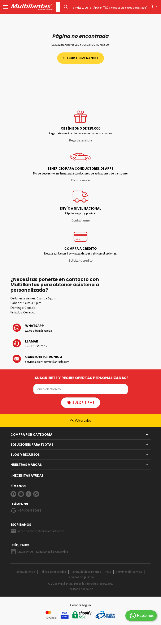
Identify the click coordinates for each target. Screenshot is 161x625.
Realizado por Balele (80, 589)
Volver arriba (83, 421)
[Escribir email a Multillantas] (80, 359)
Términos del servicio (129, 571)
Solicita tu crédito (81, 260)
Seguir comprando (80, 58)
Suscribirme (83, 402)
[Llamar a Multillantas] (80, 343)
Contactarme (80, 220)
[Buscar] (65, 7)
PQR (108, 571)
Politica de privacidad (53, 571)
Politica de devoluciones (86, 571)
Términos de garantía (80, 577)
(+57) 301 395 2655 (29, 510)
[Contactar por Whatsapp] (80, 328)
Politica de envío (25, 571)
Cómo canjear (80, 180)
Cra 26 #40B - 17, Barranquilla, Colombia (42, 552)
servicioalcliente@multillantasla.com (40, 531)
